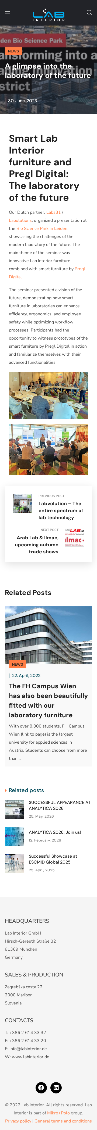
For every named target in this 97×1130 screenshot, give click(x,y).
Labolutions (20, 220)
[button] (89, 13)
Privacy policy (18, 1121)
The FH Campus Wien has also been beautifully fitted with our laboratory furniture (48, 700)
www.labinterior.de (30, 1057)
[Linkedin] (56, 1087)
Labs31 (53, 212)
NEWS (13, 51)
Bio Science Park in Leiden (41, 228)
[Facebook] (41, 1087)
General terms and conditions (63, 1121)
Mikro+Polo (58, 1113)
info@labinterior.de (28, 1049)
